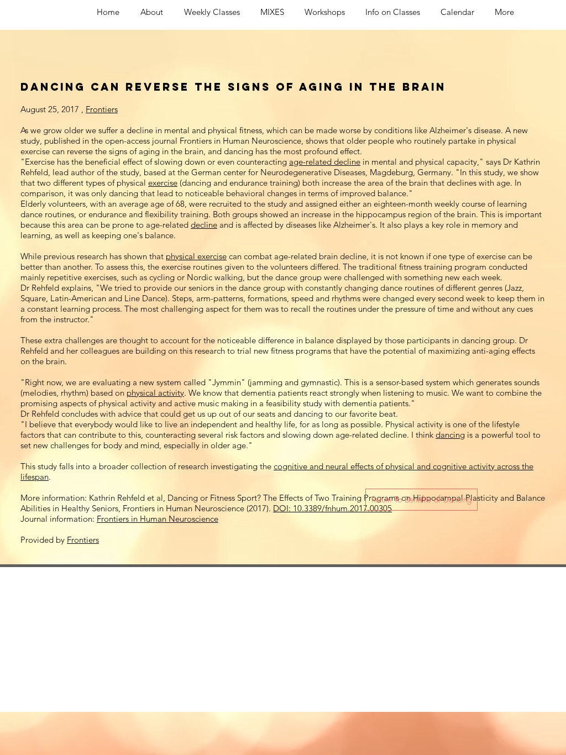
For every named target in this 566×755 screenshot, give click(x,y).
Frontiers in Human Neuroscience (157, 518)
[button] (421, 500)
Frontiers (102, 109)
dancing (450, 434)
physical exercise (196, 256)
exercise (162, 182)
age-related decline (324, 161)
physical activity (155, 392)
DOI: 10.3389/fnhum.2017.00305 (332, 508)
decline (204, 224)
